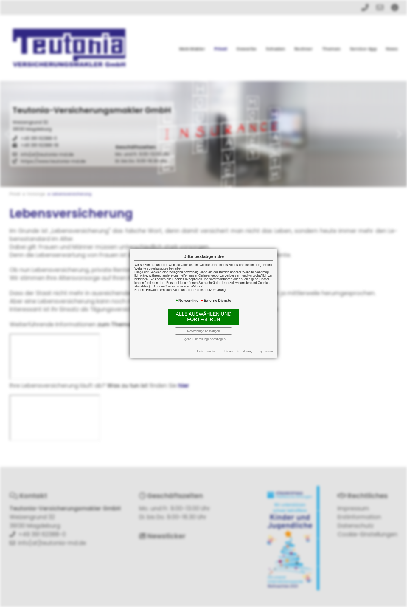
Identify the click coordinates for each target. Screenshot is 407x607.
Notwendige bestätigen (203, 331)
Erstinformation (207, 351)
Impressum (265, 351)
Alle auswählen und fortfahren (204, 317)
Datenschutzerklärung (238, 351)
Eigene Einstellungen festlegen (204, 339)
